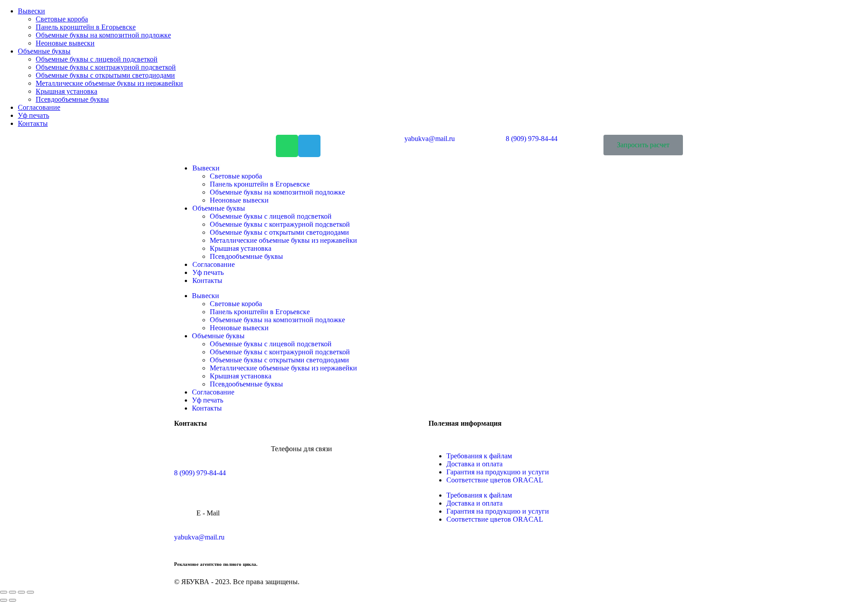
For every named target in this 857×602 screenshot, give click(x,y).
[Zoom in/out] (30, 592)
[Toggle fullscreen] (21, 592)
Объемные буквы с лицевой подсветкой (271, 216)
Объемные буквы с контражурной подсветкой (280, 224)
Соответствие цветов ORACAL (494, 480)
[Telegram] (309, 146)
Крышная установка (240, 248)
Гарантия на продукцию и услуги (497, 472)
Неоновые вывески (239, 200)
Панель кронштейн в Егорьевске (260, 184)
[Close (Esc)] (3, 592)
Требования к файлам (479, 456)
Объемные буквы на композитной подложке (277, 192)
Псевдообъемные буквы (246, 256)
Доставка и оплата (474, 464)
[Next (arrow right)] (12, 600)
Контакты (207, 280)
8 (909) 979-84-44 (200, 473)
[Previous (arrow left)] (3, 600)
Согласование (213, 264)
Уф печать (208, 272)
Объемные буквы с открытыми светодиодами (279, 232)
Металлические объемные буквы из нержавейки (283, 240)
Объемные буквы (218, 208)
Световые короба (236, 176)
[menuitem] (31, 11)
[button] (643, 145)
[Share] (12, 592)
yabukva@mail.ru (199, 537)
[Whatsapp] (287, 146)
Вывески (206, 168)
